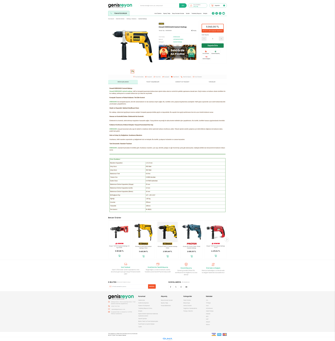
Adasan (208, 313)
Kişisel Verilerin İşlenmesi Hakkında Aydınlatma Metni (148, 315)
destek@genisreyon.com (118, 309)
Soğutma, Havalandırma (190, 308)
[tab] (123, 82)
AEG (207, 316)
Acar (207, 305)
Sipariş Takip (166, 13)
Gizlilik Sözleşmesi (143, 303)
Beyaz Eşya (186, 303)
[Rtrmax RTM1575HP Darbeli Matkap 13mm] (143, 232)
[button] (197, 5)
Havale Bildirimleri (166, 305)
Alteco (208, 324)
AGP (207, 319)
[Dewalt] (177, 24)
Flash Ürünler (187, 300)
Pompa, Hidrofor (188, 311)
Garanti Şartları (142, 318)
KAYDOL (152, 286)
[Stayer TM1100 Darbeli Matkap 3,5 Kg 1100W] (119, 232)
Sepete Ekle (213, 45)
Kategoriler (187, 296)
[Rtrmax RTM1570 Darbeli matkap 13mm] (167, 232)
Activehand (209, 308)
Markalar (209, 296)
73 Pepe (208, 303)
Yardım (188, 13)
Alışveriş (164, 296)
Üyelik (140, 326)
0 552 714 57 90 (115, 306)
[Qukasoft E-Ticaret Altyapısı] (167, 339)
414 (207, 300)
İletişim (205, 13)
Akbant (208, 322)
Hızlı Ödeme (158, 13)
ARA (183, 5)
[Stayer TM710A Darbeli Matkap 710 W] (215, 232)
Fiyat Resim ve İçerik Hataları (146, 324)
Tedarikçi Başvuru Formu (145, 308)
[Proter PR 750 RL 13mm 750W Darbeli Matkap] (191, 232)
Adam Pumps (209, 311)
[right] (227, 240)
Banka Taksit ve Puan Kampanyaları (148, 321)
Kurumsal (141, 296)
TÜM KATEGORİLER (120, 13)
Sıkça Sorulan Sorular (178, 13)
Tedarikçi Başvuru (196, 13)
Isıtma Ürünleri (187, 305)
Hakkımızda (141, 300)
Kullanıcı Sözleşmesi (144, 305)
